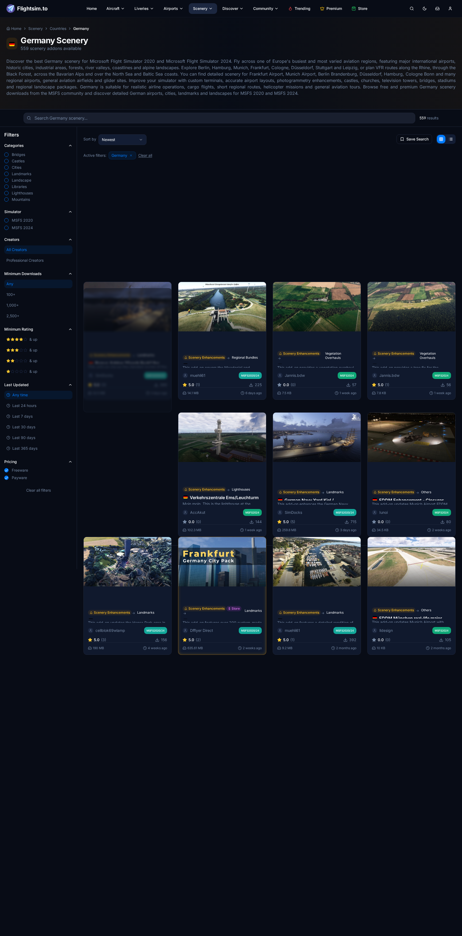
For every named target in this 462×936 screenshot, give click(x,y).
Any (9, 283)
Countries (58, 28)
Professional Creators (25, 260)
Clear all (145, 155)
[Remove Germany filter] (131, 155)
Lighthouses (241, 489)
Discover (230, 8)
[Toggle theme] (424, 8)
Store (362, 8)
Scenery (200, 8)
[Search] (411, 8)
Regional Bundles (245, 357)
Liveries (141, 8)
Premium (334, 8)
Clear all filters (38, 490)
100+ (10, 294)
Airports (171, 8)
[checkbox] (6, 154)
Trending (302, 8)
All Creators (16, 249)
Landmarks (335, 492)
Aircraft (113, 8)
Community (263, 8)
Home (92, 8)
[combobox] (122, 139)
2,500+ (12, 316)
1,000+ (12, 305)
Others (426, 492)
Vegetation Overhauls (333, 355)
